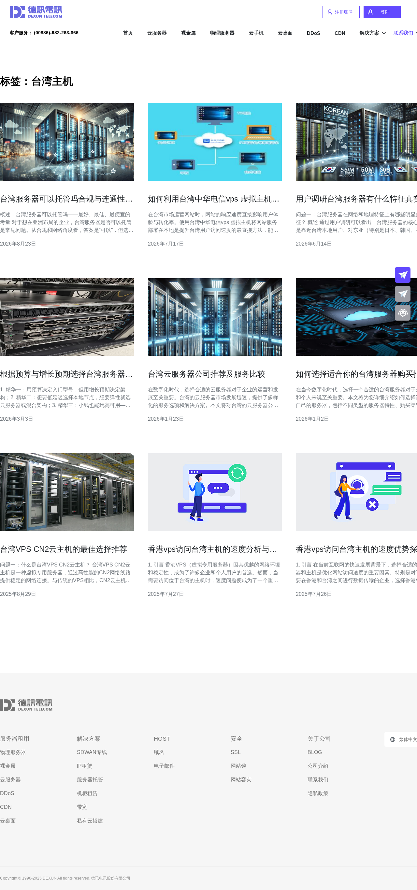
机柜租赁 (87, 793)
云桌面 (285, 33)
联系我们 (318, 779)
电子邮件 (164, 766)
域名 (159, 752)
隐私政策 (318, 793)
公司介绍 (318, 766)
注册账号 (344, 12)
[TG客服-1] (402, 275)
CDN (340, 33)
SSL (236, 752)
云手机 (256, 33)
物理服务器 (222, 33)
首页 (128, 33)
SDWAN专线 (92, 752)
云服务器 (157, 33)
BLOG (315, 752)
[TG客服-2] (402, 294)
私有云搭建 (90, 820)
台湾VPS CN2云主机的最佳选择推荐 (63, 549)
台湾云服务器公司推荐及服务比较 (206, 374)
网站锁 (238, 766)
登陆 (385, 12)
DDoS (313, 33)
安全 (236, 738)
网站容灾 (241, 779)
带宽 (82, 807)
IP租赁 (84, 766)
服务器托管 (90, 779)
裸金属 (188, 33)
